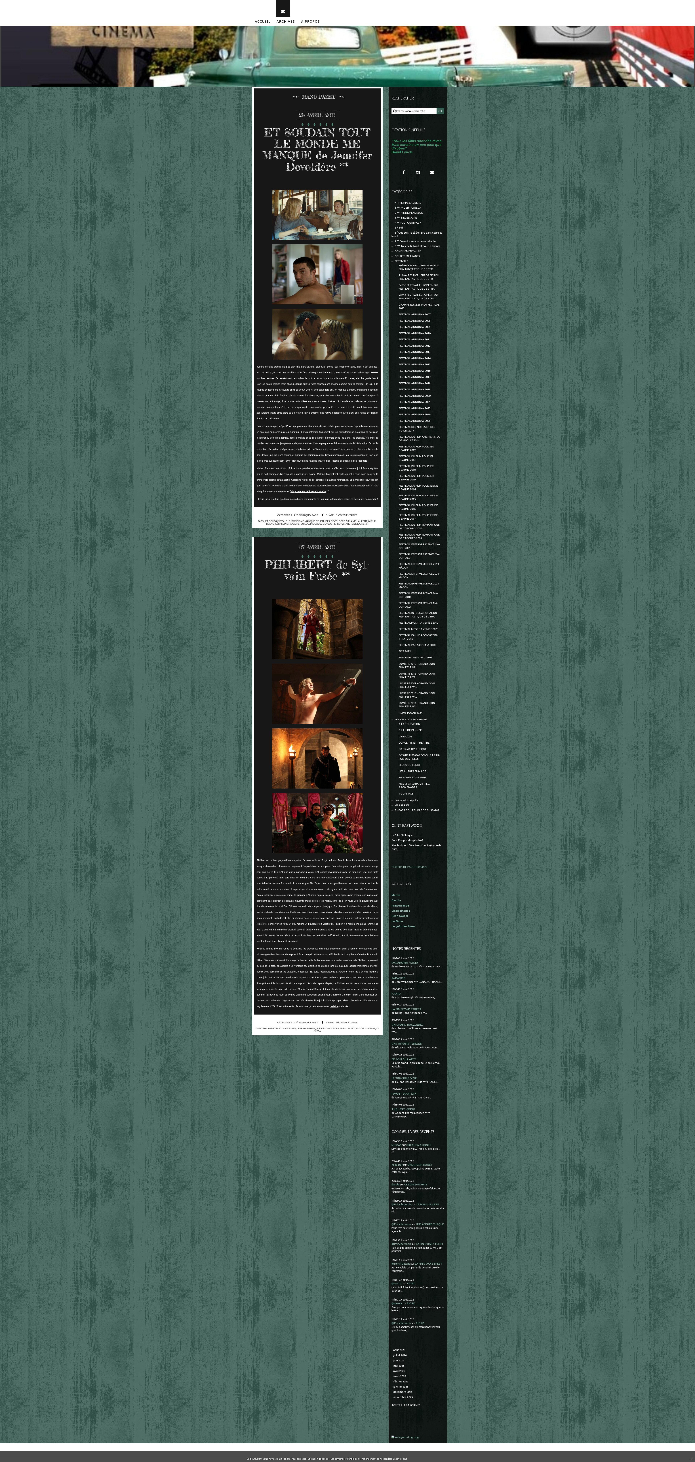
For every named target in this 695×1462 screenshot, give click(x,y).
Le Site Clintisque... (402, 835)
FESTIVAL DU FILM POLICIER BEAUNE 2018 (416, 467)
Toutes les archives (405, 1405)
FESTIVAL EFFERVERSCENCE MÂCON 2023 (419, 556)
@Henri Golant (400, 1263)
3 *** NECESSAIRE (406, 217)
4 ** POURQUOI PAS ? (306, 515)
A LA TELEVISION (409, 723)
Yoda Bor (397, 1164)
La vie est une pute (406, 800)
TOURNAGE (406, 793)
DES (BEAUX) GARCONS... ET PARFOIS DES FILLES (419, 757)
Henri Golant (399, 915)
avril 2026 (399, 1370)
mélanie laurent (356, 521)
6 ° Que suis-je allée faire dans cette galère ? (417, 234)
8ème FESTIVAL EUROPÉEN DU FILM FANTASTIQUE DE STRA (418, 286)
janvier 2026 (400, 1386)
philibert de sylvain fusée (279, 1028)
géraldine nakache (287, 523)
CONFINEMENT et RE (408, 251)
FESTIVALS (401, 261)
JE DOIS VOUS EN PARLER (411, 719)
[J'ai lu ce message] (691, 1458)
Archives (286, 21)
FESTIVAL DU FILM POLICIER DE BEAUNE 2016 (418, 507)
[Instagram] (418, 172)
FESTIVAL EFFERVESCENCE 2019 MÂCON (419, 565)
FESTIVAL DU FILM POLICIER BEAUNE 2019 (416, 477)
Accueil (262, 21)
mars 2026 (399, 1376)
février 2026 (400, 1381)
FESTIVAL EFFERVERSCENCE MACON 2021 (419, 546)
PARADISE (398, 978)
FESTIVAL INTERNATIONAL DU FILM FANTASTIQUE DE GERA (418, 614)
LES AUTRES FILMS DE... (413, 771)
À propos (310, 21)
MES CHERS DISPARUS (412, 777)
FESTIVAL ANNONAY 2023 (415, 408)
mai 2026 (398, 1365)
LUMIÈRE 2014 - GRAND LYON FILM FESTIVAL (417, 704)
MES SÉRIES (402, 805)
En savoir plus (400, 1459)
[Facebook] (404, 172)
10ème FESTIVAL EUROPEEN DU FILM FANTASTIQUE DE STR (419, 267)
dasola (395, 1184)
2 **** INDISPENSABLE (409, 212)
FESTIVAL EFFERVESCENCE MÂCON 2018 (418, 595)
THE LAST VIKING (403, 1109)
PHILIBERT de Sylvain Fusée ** (317, 570)
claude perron (332, 523)
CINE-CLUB (405, 736)
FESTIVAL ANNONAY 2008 (415, 320)
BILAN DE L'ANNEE (410, 730)
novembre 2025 (403, 1397)
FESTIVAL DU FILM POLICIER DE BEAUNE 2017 (418, 516)
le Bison (396, 1144)
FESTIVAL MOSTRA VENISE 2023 (418, 629)
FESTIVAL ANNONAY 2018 (415, 383)
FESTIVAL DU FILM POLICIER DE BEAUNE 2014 (418, 487)
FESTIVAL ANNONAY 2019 (415, 389)
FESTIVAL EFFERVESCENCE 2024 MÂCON (419, 575)
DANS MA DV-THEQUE (413, 748)
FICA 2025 (405, 651)
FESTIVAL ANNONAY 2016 (415, 370)
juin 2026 (398, 1360)
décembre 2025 (402, 1391)
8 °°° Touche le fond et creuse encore (418, 246)
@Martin (396, 1283)
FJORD (396, 993)
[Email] (283, 8)
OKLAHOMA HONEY (405, 962)
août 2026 (399, 1349)
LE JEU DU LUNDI (409, 764)
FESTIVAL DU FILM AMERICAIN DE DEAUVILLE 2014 (419, 438)
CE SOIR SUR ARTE (403, 1059)
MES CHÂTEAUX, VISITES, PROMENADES (414, 785)
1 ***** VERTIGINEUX (408, 207)
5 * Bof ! (399, 227)
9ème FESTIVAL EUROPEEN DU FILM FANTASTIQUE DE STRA (418, 296)
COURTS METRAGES (407, 256)
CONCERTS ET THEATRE (414, 742)
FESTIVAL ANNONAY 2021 (415, 401)
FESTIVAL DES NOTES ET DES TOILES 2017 (417, 428)
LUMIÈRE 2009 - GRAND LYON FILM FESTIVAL (417, 685)
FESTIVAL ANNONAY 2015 (415, 364)
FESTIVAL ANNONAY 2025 (415, 420)
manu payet (350, 523)
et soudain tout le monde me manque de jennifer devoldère (305, 521)
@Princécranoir (401, 1204)
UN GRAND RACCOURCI (407, 1024)
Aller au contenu (14, 3)
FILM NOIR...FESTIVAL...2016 (416, 657)
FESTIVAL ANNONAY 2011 (415, 339)
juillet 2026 (400, 1355)
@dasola (396, 1303)
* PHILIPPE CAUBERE (408, 202)
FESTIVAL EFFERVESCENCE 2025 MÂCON (419, 585)
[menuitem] (262, 21)
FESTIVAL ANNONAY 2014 (415, 358)
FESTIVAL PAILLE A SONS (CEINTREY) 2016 (418, 637)
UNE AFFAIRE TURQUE (406, 1043)
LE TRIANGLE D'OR (404, 1078)
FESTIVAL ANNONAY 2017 (415, 376)
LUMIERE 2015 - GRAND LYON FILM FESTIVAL (417, 665)
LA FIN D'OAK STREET (406, 1009)
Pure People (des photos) (407, 840)
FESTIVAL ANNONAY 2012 (415, 345)
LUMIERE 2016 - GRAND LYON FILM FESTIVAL (417, 675)
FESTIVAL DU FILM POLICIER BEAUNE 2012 (416, 448)
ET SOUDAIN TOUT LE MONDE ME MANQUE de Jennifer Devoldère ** (317, 149)
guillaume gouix (311, 523)
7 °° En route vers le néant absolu (415, 241)
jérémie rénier (306, 1028)
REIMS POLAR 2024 (410, 712)
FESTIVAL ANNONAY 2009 (415, 326)
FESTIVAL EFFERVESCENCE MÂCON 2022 (418, 605)
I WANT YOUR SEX (403, 1093)
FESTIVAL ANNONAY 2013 (415, 351)
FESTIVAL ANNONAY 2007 (415, 314)
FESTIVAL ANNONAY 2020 (415, 395)
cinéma (363, 523)
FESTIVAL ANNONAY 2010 (415, 333)
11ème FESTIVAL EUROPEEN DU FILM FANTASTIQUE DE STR (419, 277)
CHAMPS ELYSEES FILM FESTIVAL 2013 (419, 306)
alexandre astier (327, 1028)
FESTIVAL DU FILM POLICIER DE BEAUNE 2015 (418, 497)
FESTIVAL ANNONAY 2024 (415, 414)
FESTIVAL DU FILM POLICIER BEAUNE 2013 (416, 458)
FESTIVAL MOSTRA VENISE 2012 (418, 622)
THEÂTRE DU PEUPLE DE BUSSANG (417, 810)
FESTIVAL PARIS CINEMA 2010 (417, 644)
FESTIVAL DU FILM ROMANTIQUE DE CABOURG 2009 (419, 536)
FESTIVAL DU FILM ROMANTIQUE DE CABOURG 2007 (419, 526)
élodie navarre (365, 1028)
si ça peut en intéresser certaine (308, 491)
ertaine (334, 1006)
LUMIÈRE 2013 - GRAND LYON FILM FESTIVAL (417, 695)
